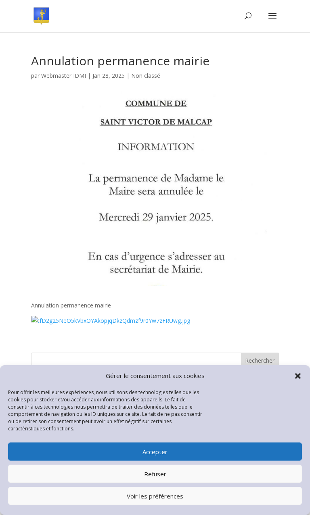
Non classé (145, 75)
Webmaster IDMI (63, 75)
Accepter (155, 452)
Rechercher (259, 360)
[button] (298, 376)
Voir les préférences (155, 496)
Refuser (155, 474)
